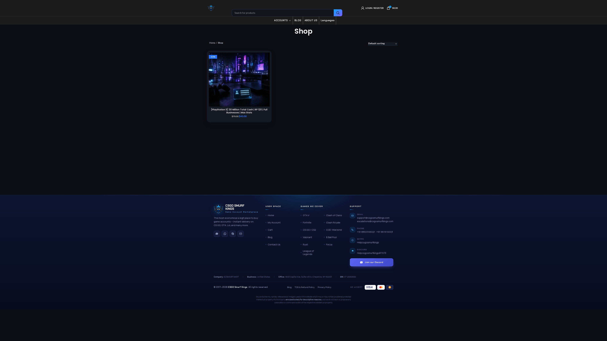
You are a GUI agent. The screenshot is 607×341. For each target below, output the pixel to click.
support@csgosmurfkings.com (373, 217)
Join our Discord (374, 262)
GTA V (306, 215)
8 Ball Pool (331, 237)
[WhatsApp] (225, 234)
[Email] (240, 234)
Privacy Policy (324, 287)
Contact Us (274, 244)
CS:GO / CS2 (309, 229)
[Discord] (217, 234)
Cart (270, 229)
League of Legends (308, 252)
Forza (329, 244)
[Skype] (233, 234)
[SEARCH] (338, 13)
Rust (305, 244)
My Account (274, 222)
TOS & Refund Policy (305, 287)
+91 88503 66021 (366, 231)
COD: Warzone (334, 229)
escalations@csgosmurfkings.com (375, 221)
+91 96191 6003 (384, 231)
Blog (270, 237)
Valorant (307, 237)
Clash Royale (333, 222)
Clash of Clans (334, 215)
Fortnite (307, 222)
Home (212, 42)
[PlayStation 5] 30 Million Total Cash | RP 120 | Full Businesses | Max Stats (239, 111)
